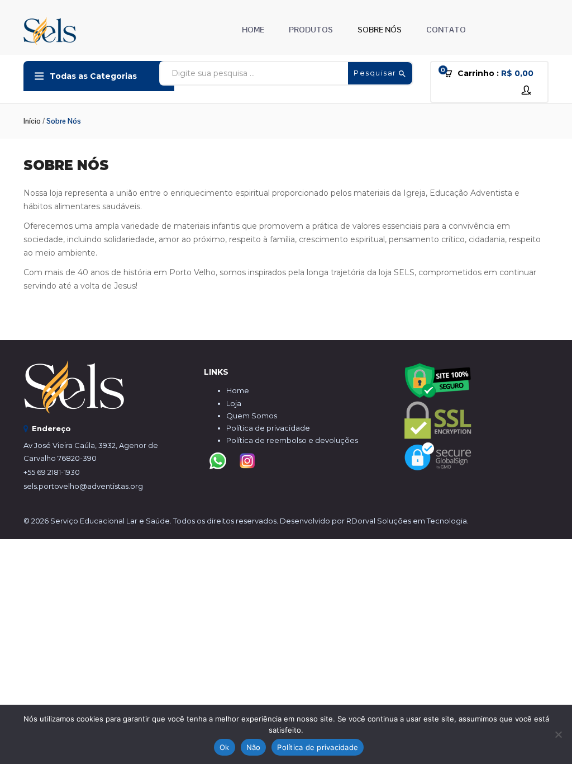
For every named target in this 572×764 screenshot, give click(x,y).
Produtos (311, 30)
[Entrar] (527, 90)
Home (253, 30)
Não (253, 747)
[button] (492, 73)
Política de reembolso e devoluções (292, 440)
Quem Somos (251, 415)
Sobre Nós (380, 30)
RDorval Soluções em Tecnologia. (407, 520)
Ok (225, 747)
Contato (446, 30)
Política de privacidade (268, 427)
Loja (233, 403)
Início (32, 121)
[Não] (558, 734)
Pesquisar (376, 72)
